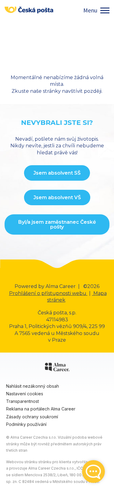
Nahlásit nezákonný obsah (32, 386)
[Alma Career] (57, 368)
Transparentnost (22, 401)
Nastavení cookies (24, 393)
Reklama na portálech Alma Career (40, 408)
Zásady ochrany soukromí (32, 416)
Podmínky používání (26, 424)
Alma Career (61, 286)
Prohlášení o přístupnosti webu (48, 293)
